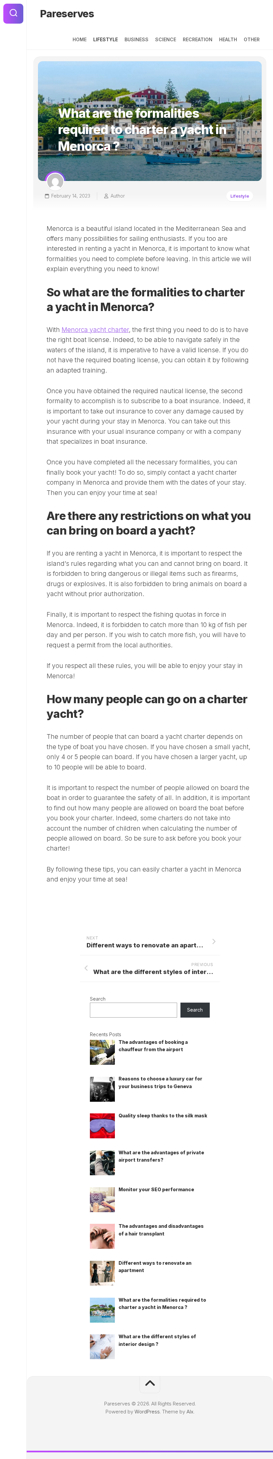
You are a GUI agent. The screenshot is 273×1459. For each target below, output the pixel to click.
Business (136, 39)
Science (165, 39)
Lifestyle (105, 39)
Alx (189, 1411)
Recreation (197, 39)
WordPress (147, 1411)
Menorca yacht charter (95, 330)
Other (252, 39)
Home (80, 39)
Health (228, 39)
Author (118, 196)
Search (98, 999)
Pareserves (67, 14)
